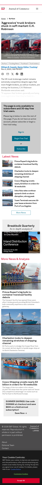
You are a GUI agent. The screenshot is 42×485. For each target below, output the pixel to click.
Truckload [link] (24, 63)
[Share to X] (12, 74)
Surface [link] (4, 63)
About (4, 442)
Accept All (21, 480)
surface (12, 19)
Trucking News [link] (14, 63)
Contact (5, 448)
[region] (21, 467)
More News (21, 213)
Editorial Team (8, 445)
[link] (21, 407)
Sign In (21, 132)
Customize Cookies (21, 474)
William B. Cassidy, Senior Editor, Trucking (19, 67)
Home (3, 19)
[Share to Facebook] (17, 74)
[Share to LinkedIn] (22, 74)
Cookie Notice (16, 469)
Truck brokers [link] (34, 63)
